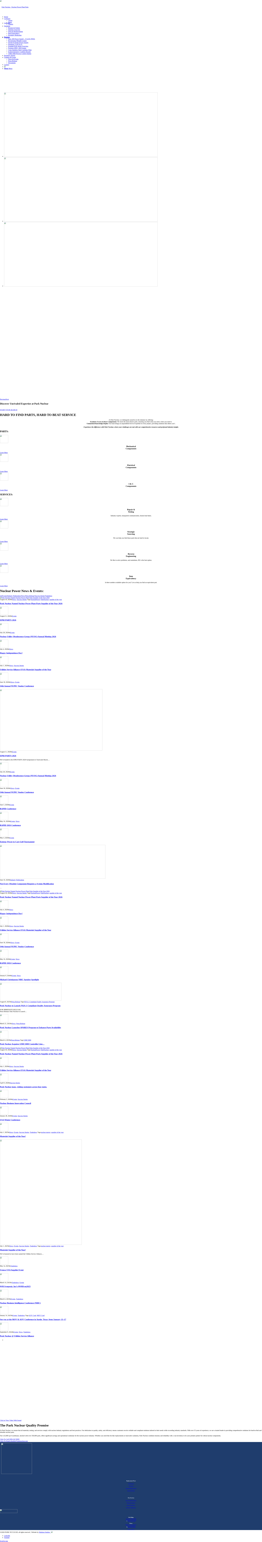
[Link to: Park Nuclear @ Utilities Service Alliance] (4, 1330)
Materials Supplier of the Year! (13, 1136)
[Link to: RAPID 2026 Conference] (4, 819)
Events (14, 616)
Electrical (131, 1486)
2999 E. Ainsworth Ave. (131, 1524)
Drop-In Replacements (131, 1500)
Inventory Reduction (131, 1507)
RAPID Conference (8, 809)
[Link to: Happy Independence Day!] (4, 647)
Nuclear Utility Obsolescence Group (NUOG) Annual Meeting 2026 (28, 636)
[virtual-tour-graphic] (16, 1473)
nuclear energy (45, 1132)
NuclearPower (35, 599)
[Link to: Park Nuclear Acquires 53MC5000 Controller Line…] (4, 1038)
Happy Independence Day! (11, 653)
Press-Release (15, 1002)
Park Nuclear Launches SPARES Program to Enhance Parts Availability (30, 1027)
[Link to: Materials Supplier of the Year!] (4, 1130)
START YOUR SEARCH (8, 410)
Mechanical (131, 1483)
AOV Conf (32, 1315)
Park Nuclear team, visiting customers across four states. (23, 1087)
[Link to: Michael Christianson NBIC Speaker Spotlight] (4, 974)
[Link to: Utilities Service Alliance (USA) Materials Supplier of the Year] (4, 664)
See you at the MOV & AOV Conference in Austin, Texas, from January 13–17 (33, 1319)
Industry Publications (17, 880)
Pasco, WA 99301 (131, 1525)
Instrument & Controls (131, 1488)
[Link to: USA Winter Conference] (4, 1114)
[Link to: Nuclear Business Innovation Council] (4, 1097)
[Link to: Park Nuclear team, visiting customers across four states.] (4, 1081)
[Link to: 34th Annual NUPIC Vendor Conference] (4, 680)
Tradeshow (33, 1132)
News (14, 599)
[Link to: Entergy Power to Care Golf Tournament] (4, 836)
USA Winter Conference (10, 1120)
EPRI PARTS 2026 (8, 620)
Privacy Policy (131, 1529)
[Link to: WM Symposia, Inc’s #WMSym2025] (4, 1281)
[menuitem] (133, 17)
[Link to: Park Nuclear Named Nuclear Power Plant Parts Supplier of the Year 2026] (25, 598)
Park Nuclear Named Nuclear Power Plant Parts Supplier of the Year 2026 (31, 603)
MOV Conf (41, 1315)
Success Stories (22, 599)
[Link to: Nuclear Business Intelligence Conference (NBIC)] (4, 1297)
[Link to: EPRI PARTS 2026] (4, 614)
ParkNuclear (45, 599)
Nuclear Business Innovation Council (15, 1103)
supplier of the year (55, 599)
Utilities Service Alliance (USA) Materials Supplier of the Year (25, 669)
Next (7, 399)
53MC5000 (27, 1040)
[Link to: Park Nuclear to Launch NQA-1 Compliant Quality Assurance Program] (30, 1000)
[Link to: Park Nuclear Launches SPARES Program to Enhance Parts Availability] (4, 1022)
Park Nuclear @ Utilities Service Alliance (17, 1336)
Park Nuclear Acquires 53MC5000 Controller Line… (22, 1044)
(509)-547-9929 (132, 1527)
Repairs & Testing (131, 1502)
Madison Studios (45, 1532)
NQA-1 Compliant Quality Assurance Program (39, 1002)
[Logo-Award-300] (14, 7)
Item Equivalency (131, 1505)
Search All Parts (131, 1490)
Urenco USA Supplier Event (12, 1270)
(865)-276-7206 (132, 1521)
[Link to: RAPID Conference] (4, 803)
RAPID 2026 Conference (10, 825)
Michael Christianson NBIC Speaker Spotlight (19, 980)
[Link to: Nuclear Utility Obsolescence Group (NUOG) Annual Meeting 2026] (4, 631)
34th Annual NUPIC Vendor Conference (17, 686)
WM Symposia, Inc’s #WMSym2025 (15, 1286)
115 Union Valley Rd (131, 1518)
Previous (3, 399)
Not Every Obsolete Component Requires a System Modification (27, 884)
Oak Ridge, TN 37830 (131, 1519)
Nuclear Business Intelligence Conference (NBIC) (20, 1303)
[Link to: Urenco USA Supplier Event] (4, 1264)
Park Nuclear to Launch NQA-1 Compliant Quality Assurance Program (30, 1006)
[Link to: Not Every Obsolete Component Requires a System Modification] (52, 878)
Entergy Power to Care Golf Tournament (17, 842)
